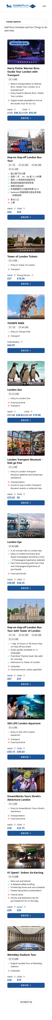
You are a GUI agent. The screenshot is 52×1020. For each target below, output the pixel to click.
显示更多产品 (26, 1002)
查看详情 (25, 118)
